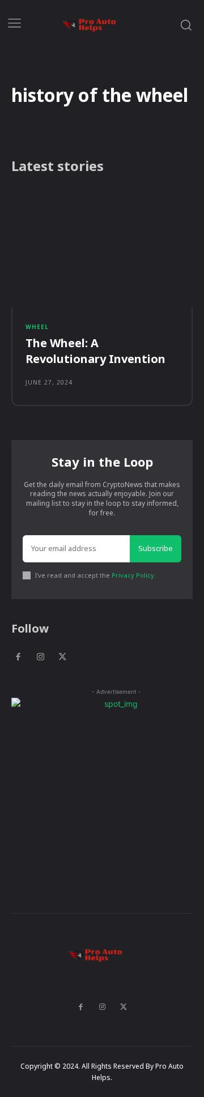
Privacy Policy (133, 575)
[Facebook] (18, 657)
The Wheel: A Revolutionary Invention (95, 350)
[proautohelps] (96, 25)
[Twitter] (62, 657)
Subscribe (155, 548)
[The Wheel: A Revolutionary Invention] (102, 249)
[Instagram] (40, 657)
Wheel (37, 327)
